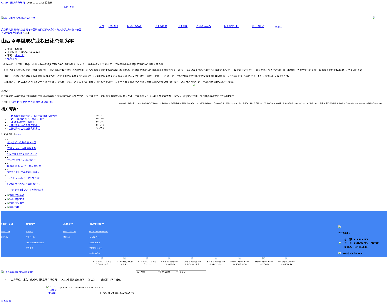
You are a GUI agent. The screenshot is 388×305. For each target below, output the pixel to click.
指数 (19, 102)
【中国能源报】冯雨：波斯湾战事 (25, 189)
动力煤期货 (258, 26)
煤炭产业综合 (14, 32)
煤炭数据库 (161, 26)
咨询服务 (29, 248)
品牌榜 (4, 29)
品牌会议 (37, 29)
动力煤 (31, 102)
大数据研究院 (15, 29)
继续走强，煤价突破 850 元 (21, 142)
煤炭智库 (182, 26)
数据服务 (28, 29)
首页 (101, 26)
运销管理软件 (49, 29)
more (18, 134)
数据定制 (29, 232)
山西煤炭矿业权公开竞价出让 (24, 125)
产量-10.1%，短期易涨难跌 (21, 148)
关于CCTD (5, 232)
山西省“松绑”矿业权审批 (22, 122)
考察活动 (66, 237)
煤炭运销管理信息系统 (98, 232)
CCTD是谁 (7, 224)
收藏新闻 (12, 58)
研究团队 (4, 237)
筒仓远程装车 (94, 242)
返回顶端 (48, 102)
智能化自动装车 (95, 248)
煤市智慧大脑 (231, 26)
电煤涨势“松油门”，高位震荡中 (24, 166)
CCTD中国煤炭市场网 (13, 2)
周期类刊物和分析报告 (35, 242)
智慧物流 (62, 29)
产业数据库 (30, 237)
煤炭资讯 (113, 26)
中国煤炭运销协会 (13, 272)
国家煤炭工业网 (26, 272)
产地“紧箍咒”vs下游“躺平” (21, 160)
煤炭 (14, 102)
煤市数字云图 (74, 29)
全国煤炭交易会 (69, 232)
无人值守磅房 (94, 237)
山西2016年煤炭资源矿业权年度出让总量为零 (33, 116)
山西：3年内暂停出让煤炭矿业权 (26, 119)
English (278, 26)
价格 (24, 102)
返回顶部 (6, 301)
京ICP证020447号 (89, 293)
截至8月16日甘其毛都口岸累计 (23, 172)
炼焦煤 (39, 102)
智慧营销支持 (94, 253)
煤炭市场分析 (134, 26)
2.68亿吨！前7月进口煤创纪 (22, 154)
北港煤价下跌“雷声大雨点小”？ (24, 184)
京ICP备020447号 (67, 293)
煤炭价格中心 (203, 26)
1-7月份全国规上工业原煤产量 (23, 178)
